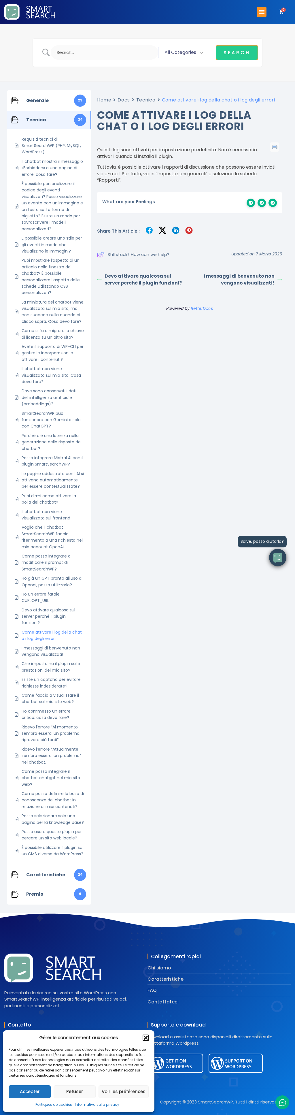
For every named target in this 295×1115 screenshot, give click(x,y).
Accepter (30, 1091)
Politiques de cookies (53, 1104)
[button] (146, 1038)
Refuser (74, 1091)
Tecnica (146, 100)
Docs (124, 100)
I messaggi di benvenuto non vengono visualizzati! (239, 279)
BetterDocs (202, 308)
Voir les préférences (123, 1091)
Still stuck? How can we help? (138, 254)
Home (104, 100)
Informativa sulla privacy (97, 1104)
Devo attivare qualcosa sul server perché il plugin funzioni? (143, 279)
